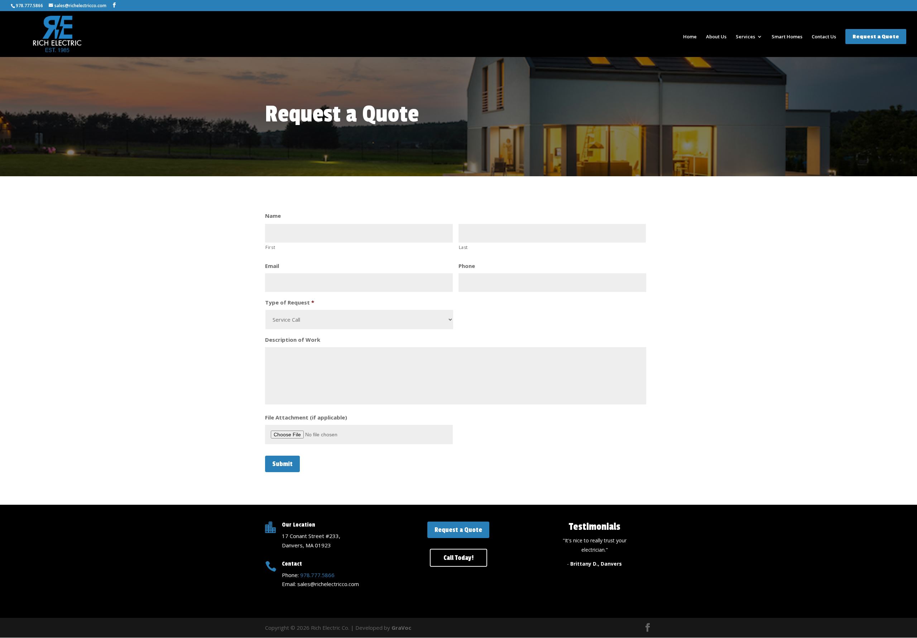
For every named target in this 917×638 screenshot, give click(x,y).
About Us (716, 37)
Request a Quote (876, 36)
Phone (466, 266)
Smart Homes (787, 37)
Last (463, 247)
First (270, 247)
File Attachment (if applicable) (306, 417)
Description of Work (292, 339)
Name (273, 215)
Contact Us (824, 37)
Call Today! (458, 558)
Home (690, 37)
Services (745, 37)
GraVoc (401, 627)
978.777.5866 (317, 575)
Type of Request (289, 302)
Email (272, 266)
